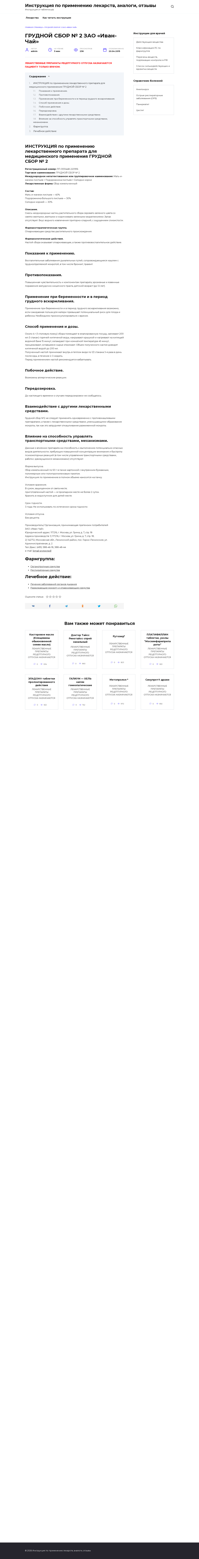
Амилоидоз (142, 89)
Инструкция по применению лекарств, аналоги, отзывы (90, 5)
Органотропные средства (45, 566)
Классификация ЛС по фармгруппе (148, 49)
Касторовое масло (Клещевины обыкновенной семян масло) (41, 639)
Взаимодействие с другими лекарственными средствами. (70, 115)
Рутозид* (119, 636)
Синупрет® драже (157, 679)
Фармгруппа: (41, 126)
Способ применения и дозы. (54, 103)
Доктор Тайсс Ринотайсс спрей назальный (80, 638)
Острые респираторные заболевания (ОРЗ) (149, 97)
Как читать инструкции (57, 17)
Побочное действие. (50, 107)
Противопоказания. (49, 95)
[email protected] (42, 551)
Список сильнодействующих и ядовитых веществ (153, 67)
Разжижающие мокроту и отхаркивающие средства (60, 588)
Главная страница (34, 27)
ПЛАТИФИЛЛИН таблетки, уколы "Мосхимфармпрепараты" (157, 639)
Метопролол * (119, 679)
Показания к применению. (53, 91)
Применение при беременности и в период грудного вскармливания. (77, 99)
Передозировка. (48, 111)
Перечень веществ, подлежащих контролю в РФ (152, 58)
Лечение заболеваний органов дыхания (53, 584)
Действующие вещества (149, 42)
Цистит (140, 110)
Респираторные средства (45, 570)
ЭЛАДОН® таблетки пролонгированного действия (41, 682)
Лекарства (32, 17)
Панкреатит (142, 104)
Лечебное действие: (45, 131)
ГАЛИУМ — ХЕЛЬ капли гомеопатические (80, 682)
